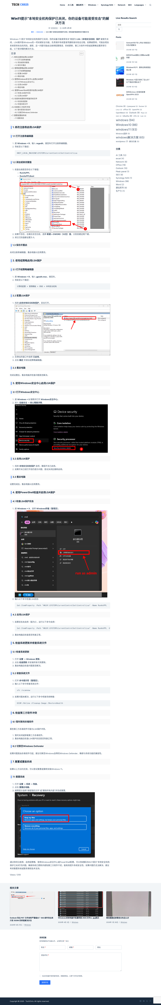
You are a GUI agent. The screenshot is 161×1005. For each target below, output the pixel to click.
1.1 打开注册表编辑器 (22, 60)
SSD (118, 116)
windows (125, 120)
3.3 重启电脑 (20, 87)
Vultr (143, 116)
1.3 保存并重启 (20, 65)
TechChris (30, 1001)
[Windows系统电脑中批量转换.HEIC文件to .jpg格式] (80, 904)
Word (118, 184)
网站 (99, 947)
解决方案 (134, 141)
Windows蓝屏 (123, 134)
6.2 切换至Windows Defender (26, 112)
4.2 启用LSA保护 (21, 96)
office (127, 109)
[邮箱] (144, 1001)
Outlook (134, 113)
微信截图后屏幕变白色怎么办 (117, 918)
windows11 (126, 129)
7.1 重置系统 (19, 118)
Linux (119, 109)
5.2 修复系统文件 (21, 104)
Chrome (121, 106)
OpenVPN (137, 109)
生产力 (119, 191)
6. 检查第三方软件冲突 (21, 107)
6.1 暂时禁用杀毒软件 (23, 110)
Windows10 (127, 124)
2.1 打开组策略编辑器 (23, 71)
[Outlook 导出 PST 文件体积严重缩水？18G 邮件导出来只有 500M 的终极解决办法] (32, 904)
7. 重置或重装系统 (19, 115)
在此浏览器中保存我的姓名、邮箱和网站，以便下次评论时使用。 (62, 976)
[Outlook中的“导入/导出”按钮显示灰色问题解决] (120, 46)
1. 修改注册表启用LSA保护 (22, 57)
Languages (139, 5)
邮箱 (71, 947)
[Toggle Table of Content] (80, 53)
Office (119, 165)
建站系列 (79, 5)
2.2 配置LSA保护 (21, 74)
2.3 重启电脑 (20, 76)
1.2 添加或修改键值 (22, 62)
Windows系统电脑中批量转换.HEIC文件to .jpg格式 (78, 918)
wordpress (122, 141)
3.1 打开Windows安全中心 (25, 82)
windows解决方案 (130, 137)
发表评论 (45, 982)
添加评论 (45, 955)
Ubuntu (127, 116)
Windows (92, 5)
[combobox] (133, 25)
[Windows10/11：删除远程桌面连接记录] (120, 70)
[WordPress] (150, 1001)
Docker (143, 106)
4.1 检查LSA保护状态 (23, 93)
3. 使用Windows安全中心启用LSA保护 (27, 79)
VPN (136, 116)
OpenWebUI (122, 113)
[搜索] (150, 5)
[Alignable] (147, 1001)
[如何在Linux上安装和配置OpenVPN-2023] (120, 95)
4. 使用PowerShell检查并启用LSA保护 (27, 90)
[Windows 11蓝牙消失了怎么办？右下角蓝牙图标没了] (120, 83)
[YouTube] (140, 1001)
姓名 (43, 947)
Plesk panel (121, 171)
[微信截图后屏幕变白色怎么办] (128, 904)
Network (121, 5)
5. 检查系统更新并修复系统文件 (24, 98)
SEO (130, 5)
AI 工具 (70, 5)
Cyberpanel (132, 106)
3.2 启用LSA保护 (21, 85)
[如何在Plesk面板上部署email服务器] (120, 58)
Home (62, 5)
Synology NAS (107, 5)
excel (118, 158)
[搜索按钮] (119, 29)
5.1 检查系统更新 (21, 101)
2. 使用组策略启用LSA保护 (23, 68)
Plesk (144, 113)
